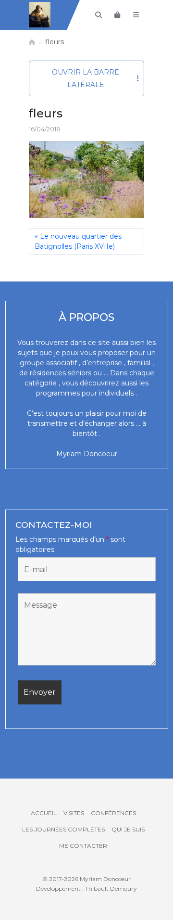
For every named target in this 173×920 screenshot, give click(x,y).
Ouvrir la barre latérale (85, 78)
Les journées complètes (63, 829)
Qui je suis (128, 829)
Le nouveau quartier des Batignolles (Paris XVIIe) (78, 241)
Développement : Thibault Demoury (86, 888)
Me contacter (83, 845)
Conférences (113, 813)
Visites (73, 813)
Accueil (44, 813)
